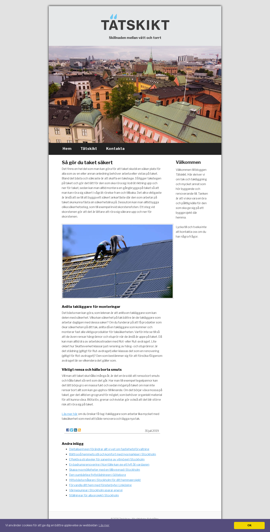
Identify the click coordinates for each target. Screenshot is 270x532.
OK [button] (249, 525)
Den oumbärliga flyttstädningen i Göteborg (97, 475)
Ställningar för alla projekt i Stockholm (94, 495)
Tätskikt (88, 148)
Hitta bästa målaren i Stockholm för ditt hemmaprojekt (105, 480)
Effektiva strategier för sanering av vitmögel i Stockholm (107, 459)
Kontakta (115, 148)
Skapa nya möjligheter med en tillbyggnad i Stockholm (104, 469)
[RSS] (79, 430)
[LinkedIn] (75, 430)
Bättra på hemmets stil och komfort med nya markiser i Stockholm (112, 454)
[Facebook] (67, 430)
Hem (67, 148)
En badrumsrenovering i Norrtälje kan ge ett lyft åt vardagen (109, 464)
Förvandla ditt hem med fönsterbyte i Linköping (100, 485)
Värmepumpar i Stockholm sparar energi (96, 490)
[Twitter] (71, 430)
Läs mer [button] (104, 525)
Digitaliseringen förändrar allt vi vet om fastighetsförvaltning (109, 449)
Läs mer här (70, 414)
